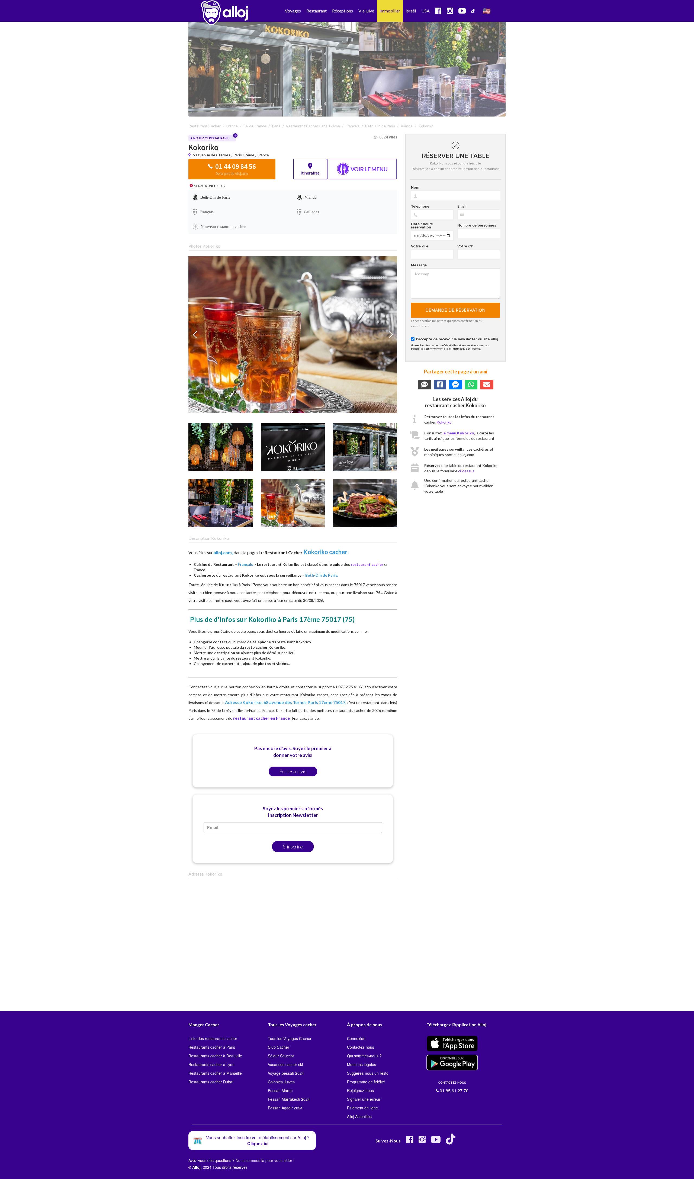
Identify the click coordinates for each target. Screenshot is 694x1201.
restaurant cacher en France (261, 718)
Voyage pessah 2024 (286, 1073)
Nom (415, 187)
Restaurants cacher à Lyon (211, 1064)
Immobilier (390, 10)
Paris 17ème (243, 155)
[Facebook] (409, 1141)
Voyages (293, 10)
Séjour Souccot (281, 1055)
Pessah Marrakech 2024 (289, 1099)
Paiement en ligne (362, 1107)
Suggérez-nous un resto (367, 1073)
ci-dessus (466, 471)
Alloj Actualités (359, 1116)
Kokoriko (444, 422)
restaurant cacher (367, 564)
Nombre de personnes (476, 225)
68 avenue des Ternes (211, 155)
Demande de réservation (456, 310)
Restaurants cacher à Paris (211, 1047)
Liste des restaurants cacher (212, 1038)
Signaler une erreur (363, 1099)
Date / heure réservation (422, 225)
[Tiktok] (452, 1141)
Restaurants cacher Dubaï (210, 1081)
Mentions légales (361, 1064)
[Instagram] (422, 1141)
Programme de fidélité (366, 1081)
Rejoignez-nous (360, 1090)
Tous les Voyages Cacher (289, 1038)
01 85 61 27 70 (453, 1087)
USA (425, 10)
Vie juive (366, 10)
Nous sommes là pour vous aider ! (265, 1160)
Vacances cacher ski (285, 1064)
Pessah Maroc (280, 1090)
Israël (411, 10)
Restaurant (316, 10)
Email (461, 206)
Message (419, 265)
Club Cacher (278, 1047)
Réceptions (342, 10)
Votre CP (465, 246)
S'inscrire (293, 847)
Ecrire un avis (292, 771)
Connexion (356, 1038)
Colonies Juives (281, 1081)
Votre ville (419, 246)
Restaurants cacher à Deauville (215, 1055)
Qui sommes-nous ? (364, 1055)
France (263, 155)
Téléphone (420, 206)
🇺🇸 (487, 11)
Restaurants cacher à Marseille (215, 1073)
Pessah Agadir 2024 (285, 1107)
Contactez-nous (360, 1047)
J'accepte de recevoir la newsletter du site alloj (456, 339)
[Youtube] (436, 1141)
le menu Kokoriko (458, 433)
